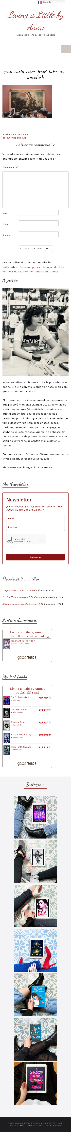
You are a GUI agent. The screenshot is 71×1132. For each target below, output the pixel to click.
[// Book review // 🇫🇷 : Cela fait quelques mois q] (35, 994)
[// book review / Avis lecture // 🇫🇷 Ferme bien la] (35, 1039)
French (46, 2)
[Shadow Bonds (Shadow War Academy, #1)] (6, 725)
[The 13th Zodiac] (6, 712)
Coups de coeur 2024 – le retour (18, 590)
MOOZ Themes (27, 1125)
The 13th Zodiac (19, 709)
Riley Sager (17, 700)
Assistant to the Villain (23, 640)
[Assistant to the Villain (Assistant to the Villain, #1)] (6, 644)
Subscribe (35, 557)
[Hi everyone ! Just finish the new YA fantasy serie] (35, 817)
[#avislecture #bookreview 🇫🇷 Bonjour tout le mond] (35, 1083)
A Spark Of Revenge (21, 747)
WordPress (55, 1125)
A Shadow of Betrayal (22, 734)
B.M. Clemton (18, 737)
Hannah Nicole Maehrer (21, 644)
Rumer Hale (17, 725)
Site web (6, 235)
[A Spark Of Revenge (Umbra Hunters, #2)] (6, 750)
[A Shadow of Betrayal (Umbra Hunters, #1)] (6, 737)
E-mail (6, 224)
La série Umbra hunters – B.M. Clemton (22, 597)
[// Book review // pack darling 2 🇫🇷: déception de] (35, 906)
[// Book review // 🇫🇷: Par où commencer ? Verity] (35, 950)
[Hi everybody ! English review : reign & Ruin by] (35, 861)
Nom (5, 213)
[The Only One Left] (6, 700)
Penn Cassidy (18, 713)
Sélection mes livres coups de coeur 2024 (22, 604)
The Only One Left (20, 697)
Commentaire (10, 167)
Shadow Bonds (18, 722)
